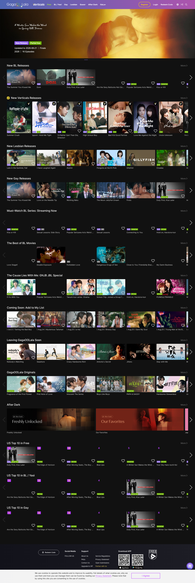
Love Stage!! (12, 265)
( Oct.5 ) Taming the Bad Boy (19, 329)
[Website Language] (177, 4)
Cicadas (160, 168)
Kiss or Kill (161, 87)
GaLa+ (103, 4)
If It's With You (13, 297)
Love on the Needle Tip (47, 200)
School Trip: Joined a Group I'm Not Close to (110, 297)
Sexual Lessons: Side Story (48, 232)
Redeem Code (167, 4)
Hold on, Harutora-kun (166, 232)
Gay (66, 4)
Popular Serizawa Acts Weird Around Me (140, 87)
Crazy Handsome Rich (76, 362)
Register (144, 4)
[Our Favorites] (140, 419)
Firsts (129, 200)
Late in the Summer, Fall (17, 168)
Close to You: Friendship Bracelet (140, 265)
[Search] (186, 4)
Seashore (41, 362)
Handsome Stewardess (166, 394)
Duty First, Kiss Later (76, 87)
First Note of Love (44, 394)
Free (49, 4)
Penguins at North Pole (106, 168)
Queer (83, 4)
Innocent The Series (75, 394)
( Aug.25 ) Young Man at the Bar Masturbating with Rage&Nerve (170, 329)
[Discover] (182, 4)
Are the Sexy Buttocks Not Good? (110, 87)
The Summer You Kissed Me (19, 87)
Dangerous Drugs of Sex (107, 265)
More (183, 65)
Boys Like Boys (103, 394)
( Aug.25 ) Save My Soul (137, 329)
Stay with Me (162, 362)
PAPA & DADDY (133, 394)
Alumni (69, 168)
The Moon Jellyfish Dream (108, 200)
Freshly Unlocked (14, 432)
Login (155, 4)
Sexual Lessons (103, 232)
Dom (39, 87)
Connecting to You (135, 232)
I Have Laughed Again (46, 168)
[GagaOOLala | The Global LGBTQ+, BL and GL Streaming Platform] (17, 4)
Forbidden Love (73, 265)
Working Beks (72, 200)
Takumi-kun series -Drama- (78, 297)
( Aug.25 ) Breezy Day (106, 329)
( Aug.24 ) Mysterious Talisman (50, 329)
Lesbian (73, 4)
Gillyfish (130, 168)
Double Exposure (44, 265)
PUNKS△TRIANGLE (165, 297)
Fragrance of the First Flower (19, 394)
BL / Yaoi (58, 4)
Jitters (129, 362)
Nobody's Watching (15, 362)
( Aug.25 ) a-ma (73, 329)
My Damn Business (165, 265)
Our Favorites (101, 432)
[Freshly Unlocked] (51, 419)
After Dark (93, 4)
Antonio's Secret (104, 362)
